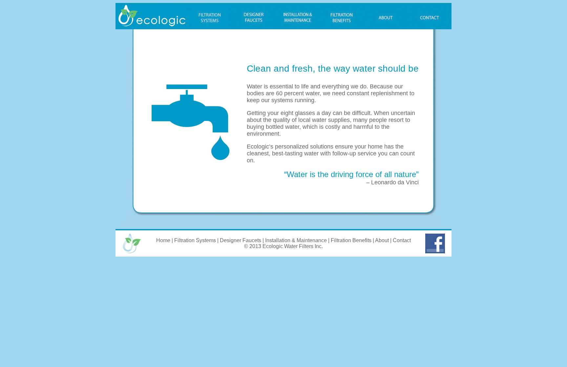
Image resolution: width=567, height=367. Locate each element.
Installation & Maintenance (296, 240)
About (382, 240)
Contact (402, 240)
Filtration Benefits (351, 240)
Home (163, 240)
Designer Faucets (240, 240)
